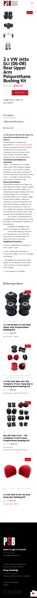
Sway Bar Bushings (13, 378)
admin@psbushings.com (11, 555)
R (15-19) (12, 432)
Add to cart (20, 92)
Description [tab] (8, 115)
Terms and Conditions (10, 582)
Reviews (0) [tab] (8, 128)
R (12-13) (12, 488)
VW (21, 100)
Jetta (18, 100)
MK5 (10, 375)
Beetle (15, 321)
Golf (5, 375)
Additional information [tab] (13, 121)
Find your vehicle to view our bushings (16, 576)
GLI (13, 100)
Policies (6, 585)
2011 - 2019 (7, 321)
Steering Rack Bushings (23, 375)
